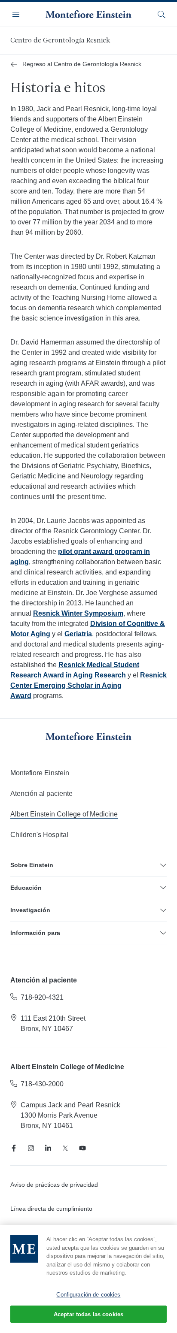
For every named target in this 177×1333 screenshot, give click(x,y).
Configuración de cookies (88, 1294)
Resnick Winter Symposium (78, 613)
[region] (88, 1279)
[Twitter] (65, 1148)
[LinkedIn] (48, 1148)
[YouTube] (82, 1148)
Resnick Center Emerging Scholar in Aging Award (88, 685)
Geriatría (78, 634)
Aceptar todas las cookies (88, 1314)
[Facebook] (13, 1148)
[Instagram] (30, 1148)
